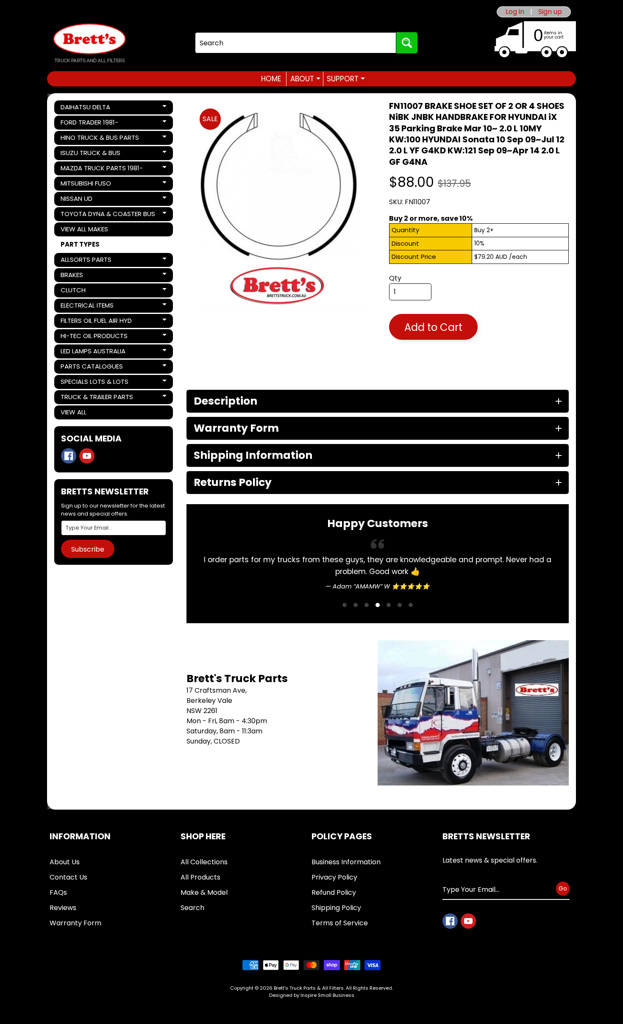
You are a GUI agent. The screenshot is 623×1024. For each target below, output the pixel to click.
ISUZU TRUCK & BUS (90, 154)
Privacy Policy (334, 877)
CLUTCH (89, 291)
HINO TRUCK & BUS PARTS (99, 139)
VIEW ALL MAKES (84, 229)
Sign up (550, 11)
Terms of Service (340, 923)
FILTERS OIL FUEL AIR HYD (96, 322)
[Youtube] (87, 455)
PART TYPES (80, 244)
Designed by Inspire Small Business (311, 995)
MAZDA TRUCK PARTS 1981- (101, 169)
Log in (515, 11)
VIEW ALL (73, 412)
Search (192, 908)
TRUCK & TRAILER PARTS (96, 398)
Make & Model (204, 892)
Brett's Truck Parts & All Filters (309, 988)
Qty (395, 278)
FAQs (58, 892)
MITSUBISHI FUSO (89, 185)
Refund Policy (334, 892)
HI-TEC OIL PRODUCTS (94, 337)
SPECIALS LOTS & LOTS (94, 383)
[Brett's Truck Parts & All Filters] (89, 43)
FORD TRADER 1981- (89, 124)
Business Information (346, 862)
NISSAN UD (89, 200)
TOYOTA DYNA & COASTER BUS (107, 215)
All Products (200, 877)
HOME (271, 79)
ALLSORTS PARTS (89, 261)
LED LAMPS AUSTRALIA (92, 352)
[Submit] (406, 42)
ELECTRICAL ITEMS (89, 307)
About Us (65, 862)
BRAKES (89, 276)
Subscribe (87, 549)
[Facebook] (68, 455)
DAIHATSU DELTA (89, 108)
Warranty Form (75, 923)
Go (563, 888)
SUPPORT (346, 79)
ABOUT (305, 79)
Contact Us (68, 877)
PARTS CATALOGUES (91, 368)
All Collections (204, 862)
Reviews (63, 908)
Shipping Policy (336, 908)
